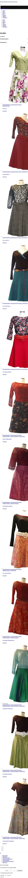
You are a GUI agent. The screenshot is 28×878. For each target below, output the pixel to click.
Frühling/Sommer (6, 105)
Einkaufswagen (3, 8)
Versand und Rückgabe (7, 859)
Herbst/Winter (25, 171)
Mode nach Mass (6, 857)
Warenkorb (5, 856)
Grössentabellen (6, 860)
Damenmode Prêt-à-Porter (16, 104)
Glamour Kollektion (14, 436)
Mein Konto (5, 855)
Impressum (5, 862)
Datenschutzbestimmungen (8, 861)
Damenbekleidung (6, 104)
